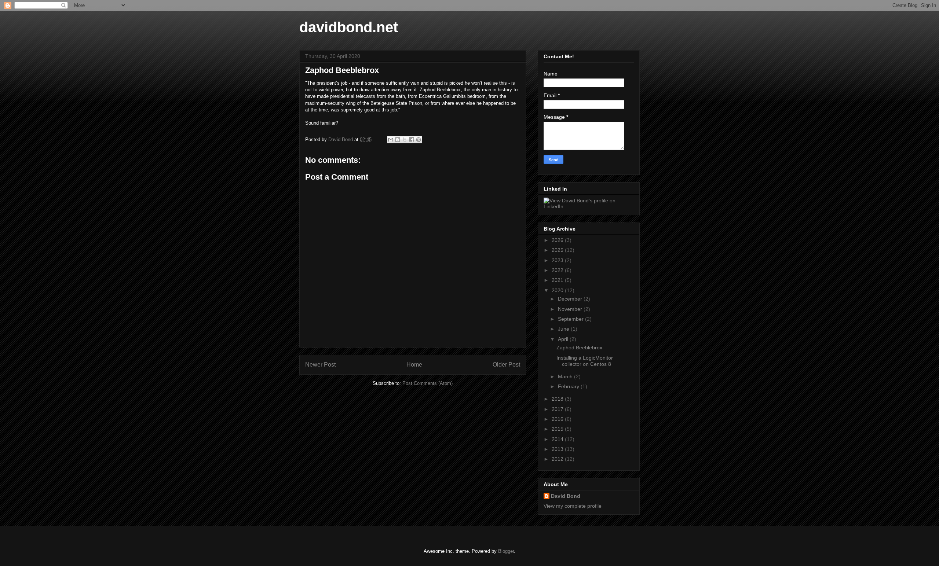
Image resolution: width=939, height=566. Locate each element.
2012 (558, 459)
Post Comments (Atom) (427, 383)
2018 (558, 399)
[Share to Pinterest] (418, 139)
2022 (558, 270)
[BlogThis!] (397, 139)
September (571, 319)
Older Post (506, 364)
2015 (558, 429)
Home (414, 364)
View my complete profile (573, 506)
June (564, 329)
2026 (558, 240)
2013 (558, 449)
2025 (558, 250)
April (564, 339)
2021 (558, 280)
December (571, 299)
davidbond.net (348, 27)
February (569, 386)
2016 (558, 419)
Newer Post (320, 364)
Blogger (506, 551)
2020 (558, 290)
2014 (558, 439)
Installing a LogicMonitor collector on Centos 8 (584, 361)
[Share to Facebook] (411, 139)
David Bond (565, 496)
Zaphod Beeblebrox (579, 347)
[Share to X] (404, 139)
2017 (558, 409)
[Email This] (390, 139)
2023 (558, 260)
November (571, 309)
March (566, 376)
